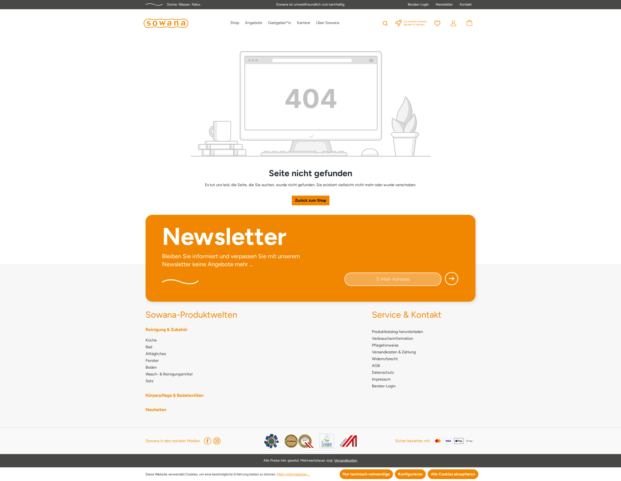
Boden (151, 367)
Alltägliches (156, 353)
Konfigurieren (410, 474)
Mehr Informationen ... (293, 474)
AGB (376, 365)
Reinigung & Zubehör (167, 329)
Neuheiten (156, 409)
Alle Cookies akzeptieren (453, 474)
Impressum (381, 379)
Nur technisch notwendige (366, 474)
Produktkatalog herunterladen (397, 331)
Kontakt (466, 4)
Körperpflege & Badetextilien (175, 395)
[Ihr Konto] (453, 23)
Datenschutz (383, 372)
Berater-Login (418, 4)
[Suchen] (385, 23)
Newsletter (444, 4)
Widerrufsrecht (385, 359)
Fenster (152, 360)
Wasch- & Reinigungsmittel (169, 374)
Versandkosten (345, 460)
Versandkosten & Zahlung (394, 352)
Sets (149, 381)
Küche (151, 340)
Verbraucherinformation (392, 338)
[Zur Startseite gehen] (166, 23)
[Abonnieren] (450, 280)
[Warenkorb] (469, 23)
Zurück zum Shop (310, 200)
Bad (149, 347)
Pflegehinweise (385, 345)
